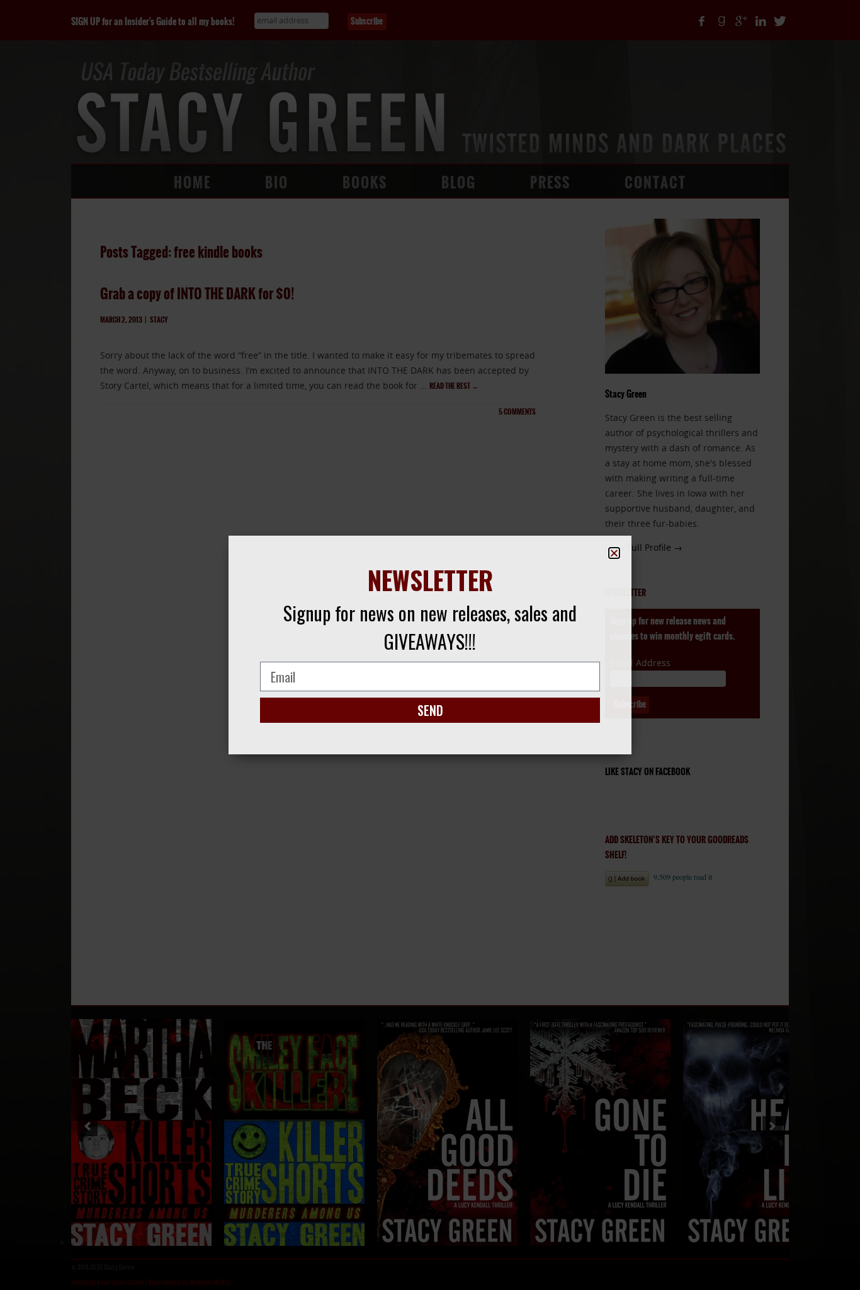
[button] (614, 553)
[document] (430, 645)
